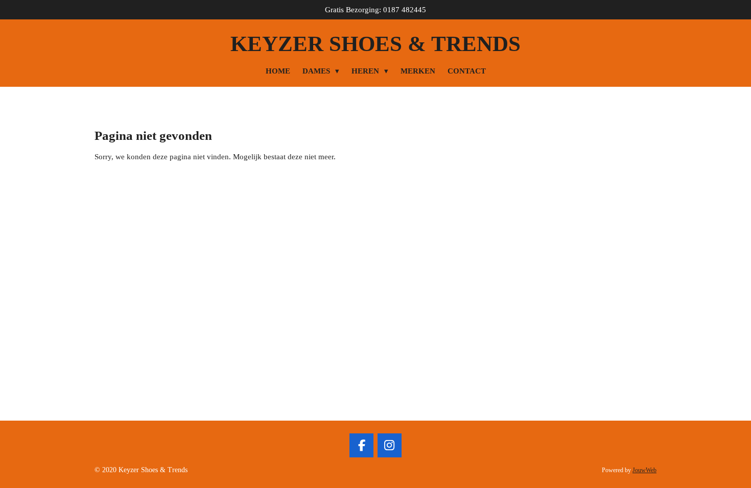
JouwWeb (644, 470)
